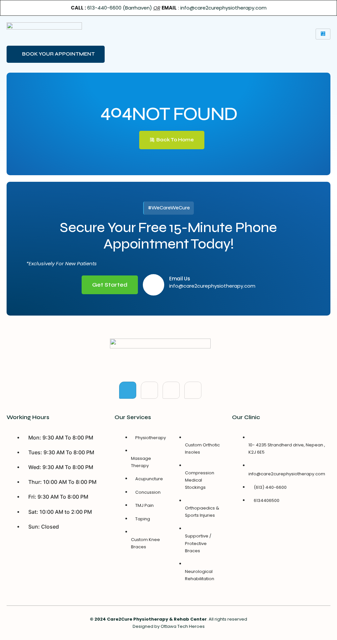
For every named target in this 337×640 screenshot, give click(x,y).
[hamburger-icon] (323, 34)
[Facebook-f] (127, 390)
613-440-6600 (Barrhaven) (119, 7)
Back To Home (175, 140)
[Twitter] (149, 390)
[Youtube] (171, 390)
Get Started (109, 284)
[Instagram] (192, 390)
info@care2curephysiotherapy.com (223, 7)
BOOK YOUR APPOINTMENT (58, 54)
